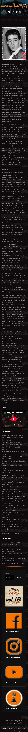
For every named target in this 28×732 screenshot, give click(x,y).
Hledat (7, 574)
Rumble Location (12, 709)
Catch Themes (18, 723)
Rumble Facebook (12, 631)
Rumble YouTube (12, 683)
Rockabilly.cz (16, 720)
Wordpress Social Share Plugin (14, 728)
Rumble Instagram (13, 657)
